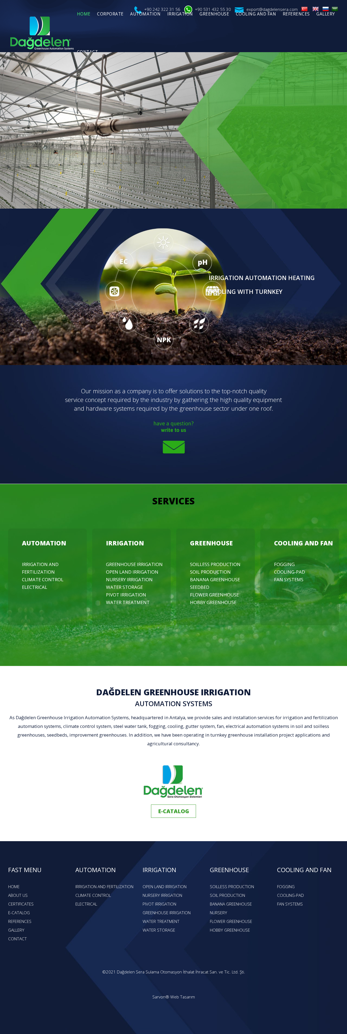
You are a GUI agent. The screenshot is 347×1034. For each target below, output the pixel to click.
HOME (14, 887)
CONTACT (17, 939)
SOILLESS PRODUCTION (215, 564)
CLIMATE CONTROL (42, 579)
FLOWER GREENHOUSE (214, 595)
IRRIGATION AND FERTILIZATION (104, 887)
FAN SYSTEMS (288, 579)
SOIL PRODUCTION (210, 572)
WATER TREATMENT (128, 602)
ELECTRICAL (34, 587)
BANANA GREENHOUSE (215, 579)
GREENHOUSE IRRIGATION (134, 564)
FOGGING (284, 564)
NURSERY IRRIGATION (129, 579)
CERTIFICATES (21, 904)
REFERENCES (19, 921)
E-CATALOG (173, 811)
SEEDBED (199, 587)
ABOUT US (18, 895)
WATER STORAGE (124, 587)
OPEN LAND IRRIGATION (132, 572)
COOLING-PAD (289, 572)
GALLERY (16, 930)
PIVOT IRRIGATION (126, 595)
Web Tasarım (182, 997)
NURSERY (218, 913)
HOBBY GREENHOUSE (213, 602)
